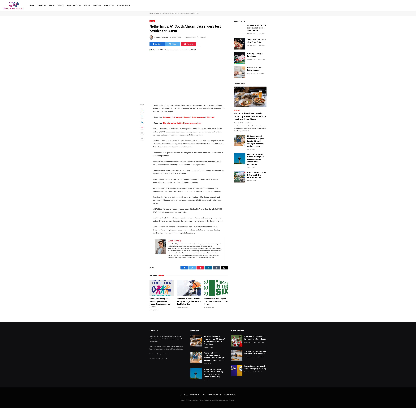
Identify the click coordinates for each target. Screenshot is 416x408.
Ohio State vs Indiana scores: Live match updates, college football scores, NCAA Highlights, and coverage (255, 337)
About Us (184, 395)
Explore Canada (74, 5)
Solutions (97, 5)
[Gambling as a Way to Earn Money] (239, 58)
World (51, 5)
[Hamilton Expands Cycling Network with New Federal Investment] (239, 177)
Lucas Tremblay (162, 37)
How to (87, 5)
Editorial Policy (123, 5)
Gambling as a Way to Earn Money (255, 55)
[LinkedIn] (142, 122)
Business (237, 110)
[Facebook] (142, 111)
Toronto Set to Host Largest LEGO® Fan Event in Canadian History (216, 301)
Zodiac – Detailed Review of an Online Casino (256, 40)
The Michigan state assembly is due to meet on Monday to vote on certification (255, 352)
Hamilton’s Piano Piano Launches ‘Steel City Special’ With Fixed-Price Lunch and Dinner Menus (250, 116)
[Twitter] (142, 116)
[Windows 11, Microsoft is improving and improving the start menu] (239, 29)
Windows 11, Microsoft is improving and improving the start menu (256, 27)
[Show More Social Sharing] (199, 44)
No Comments (190, 37)
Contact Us (109, 5)
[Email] (142, 133)
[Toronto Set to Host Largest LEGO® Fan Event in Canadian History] (216, 288)
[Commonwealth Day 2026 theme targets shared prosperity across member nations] (162, 288)
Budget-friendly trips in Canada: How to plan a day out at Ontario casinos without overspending (255, 159)
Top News (42, 5)
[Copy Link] (142, 138)
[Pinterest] (142, 127)
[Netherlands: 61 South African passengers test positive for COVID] (189, 74)
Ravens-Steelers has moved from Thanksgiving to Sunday (255, 367)
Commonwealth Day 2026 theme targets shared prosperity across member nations (160, 303)
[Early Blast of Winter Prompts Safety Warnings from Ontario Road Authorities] (189, 288)
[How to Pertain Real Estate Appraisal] (239, 72)
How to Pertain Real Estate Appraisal (254, 69)
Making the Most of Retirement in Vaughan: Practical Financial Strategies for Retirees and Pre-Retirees (255, 141)
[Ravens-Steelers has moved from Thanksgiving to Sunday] (236, 370)
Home (32, 5)
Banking (61, 5)
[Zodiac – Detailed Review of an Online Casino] (239, 43)
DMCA (204, 395)
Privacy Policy (229, 395)
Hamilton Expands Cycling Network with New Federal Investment (256, 174)
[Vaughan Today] (13, 5)
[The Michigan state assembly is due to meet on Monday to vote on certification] (236, 355)
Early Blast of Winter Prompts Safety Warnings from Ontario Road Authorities (189, 301)
